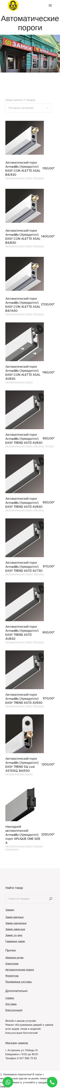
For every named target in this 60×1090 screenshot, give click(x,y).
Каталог (49, 446)
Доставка (10, 1004)
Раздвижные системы (18, 981)
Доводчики (11, 963)
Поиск (51, 898)
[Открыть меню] (50, 5)
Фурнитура (11, 975)
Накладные (11, 849)
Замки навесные (15, 929)
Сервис (9, 998)
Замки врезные (14, 917)
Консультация (13, 1010)
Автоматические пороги (19, 178)
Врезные (39, 178)
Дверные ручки (14, 957)
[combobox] (28, 107)
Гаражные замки (15, 941)
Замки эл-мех (13, 935)
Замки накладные (15, 923)
